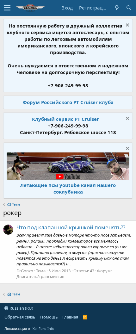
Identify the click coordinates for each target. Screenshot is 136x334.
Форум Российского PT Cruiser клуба (68, 102)
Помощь (49, 317)
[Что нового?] (117, 8)
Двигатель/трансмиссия (40, 276)
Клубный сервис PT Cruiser (65, 119)
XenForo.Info (43, 328)
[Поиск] (129, 8)
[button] (7, 8)
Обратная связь (19, 317)
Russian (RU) (21, 308)
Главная (70, 317)
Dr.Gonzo (24, 271)
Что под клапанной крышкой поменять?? (70, 227)
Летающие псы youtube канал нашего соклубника (68, 188)
